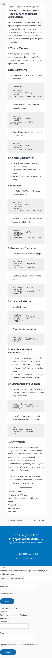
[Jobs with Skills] (8, 9)
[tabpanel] (25, 250)
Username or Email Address (11, 578)
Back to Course (13, 508)
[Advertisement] (26, 46)
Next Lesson (39, 520)
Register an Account (8, 618)
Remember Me (8, 594)
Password (4, 586)
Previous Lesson (14, 520)
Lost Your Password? (9, 608)
